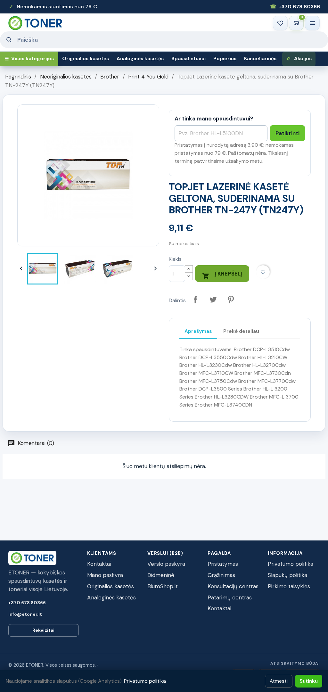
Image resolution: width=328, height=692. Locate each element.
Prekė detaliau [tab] (241, 331)
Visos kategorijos (29, 58)
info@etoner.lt (25, 614)
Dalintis (195, 300)
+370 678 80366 (295, 6)
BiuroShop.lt (162, 586)
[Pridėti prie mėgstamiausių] (263, 272)
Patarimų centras (230, 597)
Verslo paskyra (166, 563)
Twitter (213, 300)
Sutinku (308, 681)
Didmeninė (160, 575)
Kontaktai (99, 563)
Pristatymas (223, 563)
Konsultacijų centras (233, 586)
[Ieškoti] (8, 39)
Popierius (224, 58)
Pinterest (231, 300)
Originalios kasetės (85, 58)
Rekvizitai (43, 630)
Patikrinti (287, 133)
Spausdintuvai (188, 58)
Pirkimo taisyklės (289, 586)
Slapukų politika (287, 575)
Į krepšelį (222, 275)
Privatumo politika (290, 563)
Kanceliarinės (260, 58)
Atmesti (279, 681)
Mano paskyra (105, 575)
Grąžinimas (221, 575)
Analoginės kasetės (140, 58)
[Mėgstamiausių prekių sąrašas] (280, 23)
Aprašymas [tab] (198, 331)
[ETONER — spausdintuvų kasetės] (35, 23)
